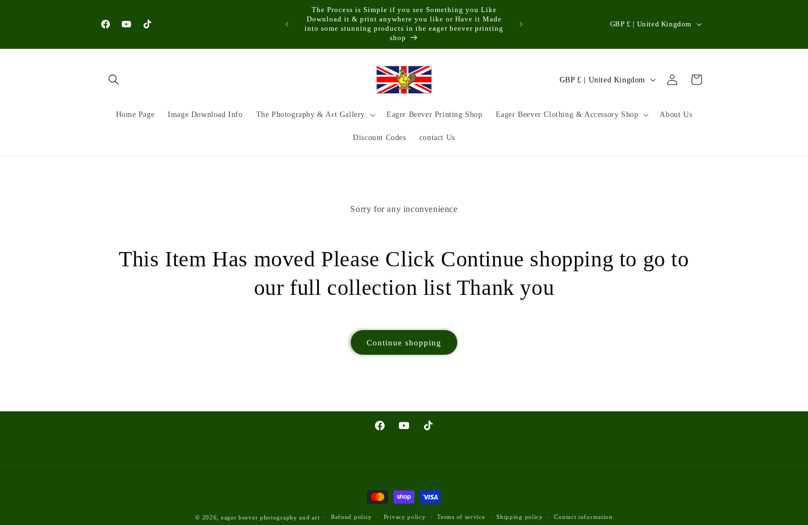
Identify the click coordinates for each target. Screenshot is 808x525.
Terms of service (461, 516)
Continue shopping (404, 342)
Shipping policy (519, 516)
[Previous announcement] (287, 24)
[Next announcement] (521, 24)
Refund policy (351, 516)
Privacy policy (405, 516)
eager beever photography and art (270, 517)
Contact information (583, 516)
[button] (114, 80)
